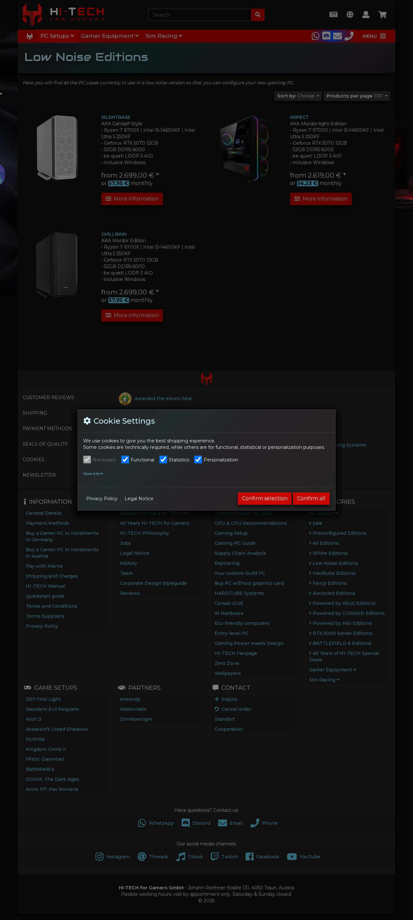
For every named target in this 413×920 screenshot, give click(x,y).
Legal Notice (139, 498)
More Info (92, 473)
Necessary (104, 460)
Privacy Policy (101, 498)
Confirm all (311, 498)
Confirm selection (264, 498)
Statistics (179, 460)
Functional (142, 460)
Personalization (221, 460)
